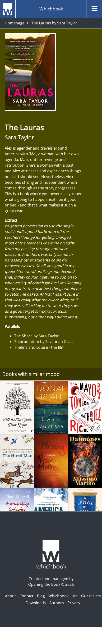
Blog (41, 596)
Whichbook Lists (63, 596)
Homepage (14, 23)
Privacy (73, 602)
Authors (56, 602)
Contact (26, 596)
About (10, 596)
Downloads (36, 602)
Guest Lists (91, 596)
